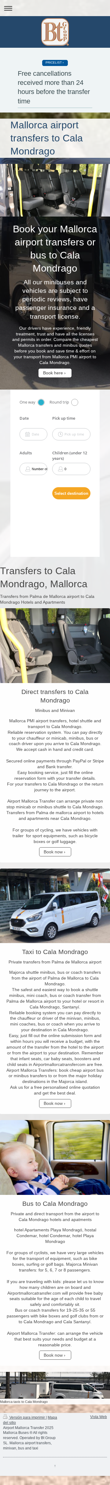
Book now (53, 851)
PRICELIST (54, 62)
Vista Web (98, 1417)
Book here (53, 372)
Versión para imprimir (27, 1417)
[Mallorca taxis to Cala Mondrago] (55, 1385)
